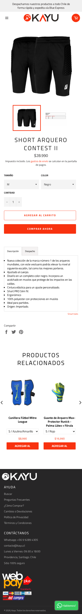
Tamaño (8, 175)
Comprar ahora (40, 229)
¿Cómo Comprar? (14, 505)
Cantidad (9, 193)
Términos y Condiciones (18, 523)
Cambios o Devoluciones (18, 511)
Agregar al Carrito (22, 447)
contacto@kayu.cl (14, 545)
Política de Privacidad (16, 517)
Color (44, 175)
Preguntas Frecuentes (17, 499)
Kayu (13, 610)
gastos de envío (39, 161)
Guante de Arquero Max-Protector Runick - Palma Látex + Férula (59, 422)
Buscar (8, 494)
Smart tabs (73, 313)
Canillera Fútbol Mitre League (23, 420)
